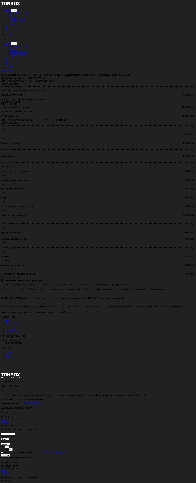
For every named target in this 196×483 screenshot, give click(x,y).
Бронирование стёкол (19, 18)
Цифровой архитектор (32, 403)
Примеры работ (12, 29)
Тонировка (14, 16)
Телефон (5, 449)
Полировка (14, 24)
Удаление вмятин (17, 21)
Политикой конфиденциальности (57, 452)
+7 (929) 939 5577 (9, 416)
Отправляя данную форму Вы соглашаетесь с (37, 452)
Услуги (8, 10)
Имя (3, 446)
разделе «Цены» (9, 480)
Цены (7, 26)
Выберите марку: (8, 436)
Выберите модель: (8, 441)
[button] (98, 38)
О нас (7, 31)
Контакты (9, 34)
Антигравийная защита (19, 13)
